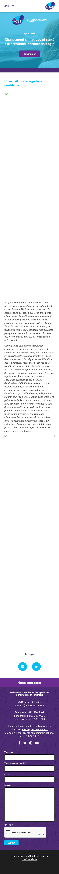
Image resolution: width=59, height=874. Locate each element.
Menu (7, 6)
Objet (7, 774)
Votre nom (9, 752)
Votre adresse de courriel (15, 763)
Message (8, 785)
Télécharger (30, 53)
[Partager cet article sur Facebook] (22, 666)
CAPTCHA (8, 825)
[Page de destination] (29, 20)
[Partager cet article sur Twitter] (36, 666)
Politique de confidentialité (35, 857)
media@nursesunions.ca (35, 729)
